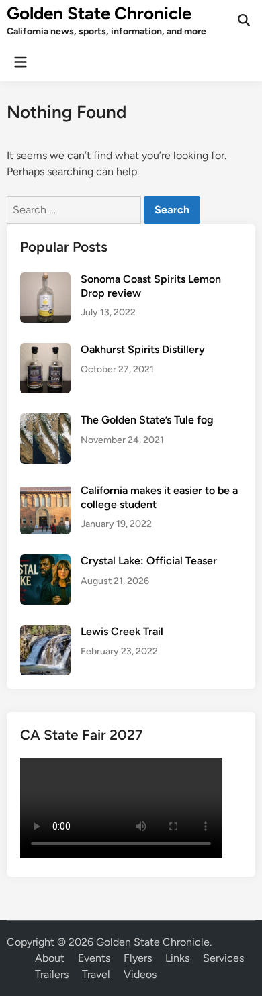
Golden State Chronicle (99, 13)
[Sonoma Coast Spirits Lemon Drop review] (45, 280)
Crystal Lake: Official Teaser (149, 560)
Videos (140, 974)
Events (94, 958)
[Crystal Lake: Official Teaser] (45, 562)
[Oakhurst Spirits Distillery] (45, 350)
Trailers (52, 974)
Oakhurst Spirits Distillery (143, 349)
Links (177, 958)
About (49, 958)
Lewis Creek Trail (122, 631)
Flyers (138, 958)
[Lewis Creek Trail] (45, 632)
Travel (96, 974)
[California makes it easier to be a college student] (45, 491)
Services (223, 958)
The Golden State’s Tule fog (147, 419)
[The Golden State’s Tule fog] (45, 421)
